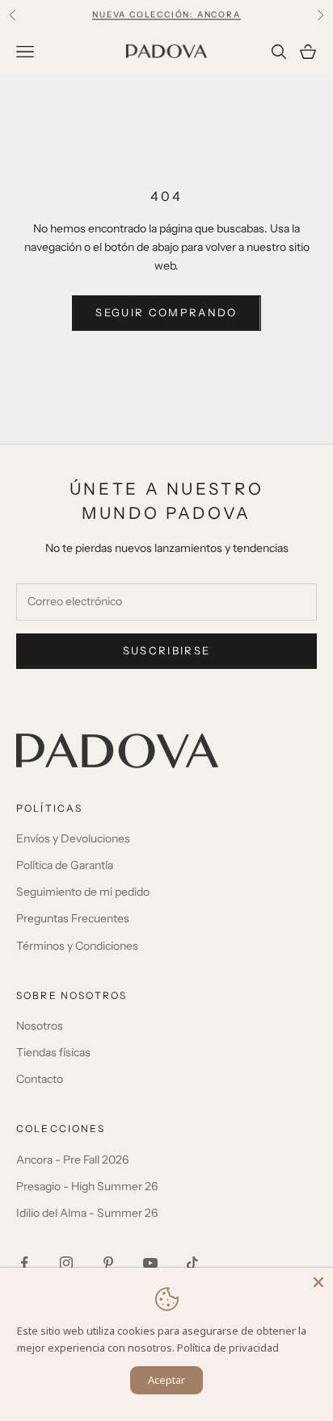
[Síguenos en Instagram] (66, 1263)
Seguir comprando (166, 312)
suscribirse (167, 650)
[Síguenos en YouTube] (150, 1263)
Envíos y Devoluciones (73, 838)
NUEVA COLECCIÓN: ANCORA (166, 14)
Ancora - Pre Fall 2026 (72, 1159)
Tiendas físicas (53, 1052)
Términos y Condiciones (77, 945)
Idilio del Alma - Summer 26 (87, 1213)
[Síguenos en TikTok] (192, 1263)
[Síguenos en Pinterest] (108, 1263)
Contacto (39, 1079)
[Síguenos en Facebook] (24, 1263)
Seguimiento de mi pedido (83, 891)
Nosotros (39, 1025)
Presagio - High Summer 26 (87, 1186)
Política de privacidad (228, 1347)
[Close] (318, 1282)
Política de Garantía (64, 865)
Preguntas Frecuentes (72, 918)
